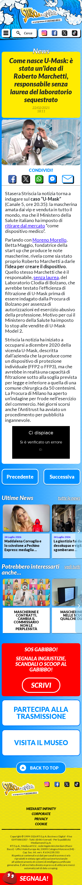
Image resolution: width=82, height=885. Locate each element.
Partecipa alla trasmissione (41, 713)
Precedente (20, 477)
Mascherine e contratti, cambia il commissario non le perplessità (26, 620)
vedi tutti (72, 566)
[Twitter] (64, 33)
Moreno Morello (49, 240)
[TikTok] (74, 33)
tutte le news (69, 497)
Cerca (28, 33)
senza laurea (46, 277)
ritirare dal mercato (25, 225)
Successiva (62, 477)
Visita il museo (41, 742)
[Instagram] (44, 33)
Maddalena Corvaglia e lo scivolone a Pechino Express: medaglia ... (22, 545)
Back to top (44, 767)
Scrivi (41, 685)
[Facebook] (54, 33)
